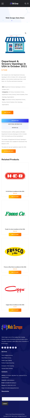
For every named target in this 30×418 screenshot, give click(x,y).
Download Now (8, 151)
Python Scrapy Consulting (8, 363)
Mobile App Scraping (7, 360)
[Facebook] (8, 347)
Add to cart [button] (15, 196)
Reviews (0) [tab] (15, 127)
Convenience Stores (19, 92)
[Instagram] (10, 347)
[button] (25, 33)
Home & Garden (20, 94)
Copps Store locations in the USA (15, 305)
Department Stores (7, 94)
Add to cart (7, 112)
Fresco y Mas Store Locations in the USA (15, 267)
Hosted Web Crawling (7, 368)
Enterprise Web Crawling (8, 366)
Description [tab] (15, 120)
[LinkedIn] (2, 347)
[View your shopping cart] (28, 3)
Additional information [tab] (15, 124)
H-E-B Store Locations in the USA (15, 191)
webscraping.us (10, 380)
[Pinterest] (13, 347)
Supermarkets (10, 97)
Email (3, 395)
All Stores (11, 92)
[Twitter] (5, 347)
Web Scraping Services (7, 355)
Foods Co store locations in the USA (15, 229)
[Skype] (16, 347)
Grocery (14, 94)
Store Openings (18, 102)
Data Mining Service (6, 358)
